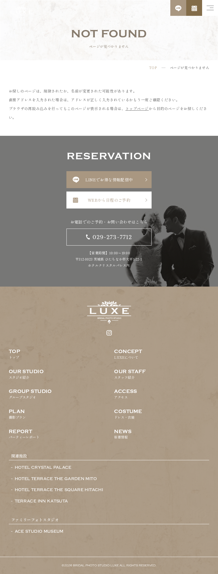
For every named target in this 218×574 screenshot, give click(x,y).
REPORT (24, 434)
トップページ (137, 108)
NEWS (122, 434)
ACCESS (125, 394)
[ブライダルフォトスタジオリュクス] (21, 12)
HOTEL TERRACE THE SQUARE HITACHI (59, 490)
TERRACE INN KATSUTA (41, 501)
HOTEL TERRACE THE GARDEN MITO (56, 479)
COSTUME (128, 414)
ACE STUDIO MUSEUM (39, 532)
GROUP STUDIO (30, 394)
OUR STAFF (130, 374)
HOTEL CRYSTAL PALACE (43, 468)
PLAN (17, 414)
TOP (153, 67)
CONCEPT (128, 354)
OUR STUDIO (26, 374)
